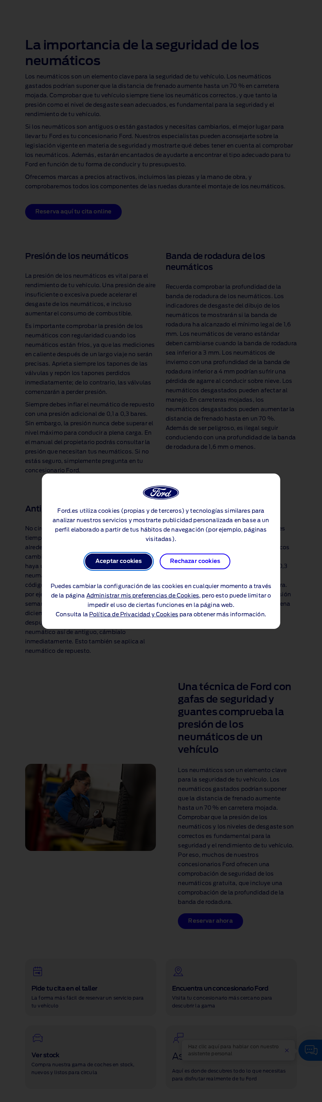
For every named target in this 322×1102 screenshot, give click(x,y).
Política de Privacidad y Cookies (133, 614)
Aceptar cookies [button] (118, 561)
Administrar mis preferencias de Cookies (142, 596)
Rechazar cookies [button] (195, 561)
